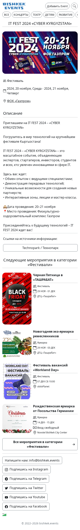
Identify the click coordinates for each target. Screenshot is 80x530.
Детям (49, 14)
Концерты (21, 14)
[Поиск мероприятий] (74, 6)
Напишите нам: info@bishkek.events (32, 460)
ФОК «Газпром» (19, 101)
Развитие (66, 14)
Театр (37, 14)
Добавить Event (57, 6)
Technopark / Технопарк (40, 248)
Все (6, 14)
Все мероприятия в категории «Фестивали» (44, 444)
